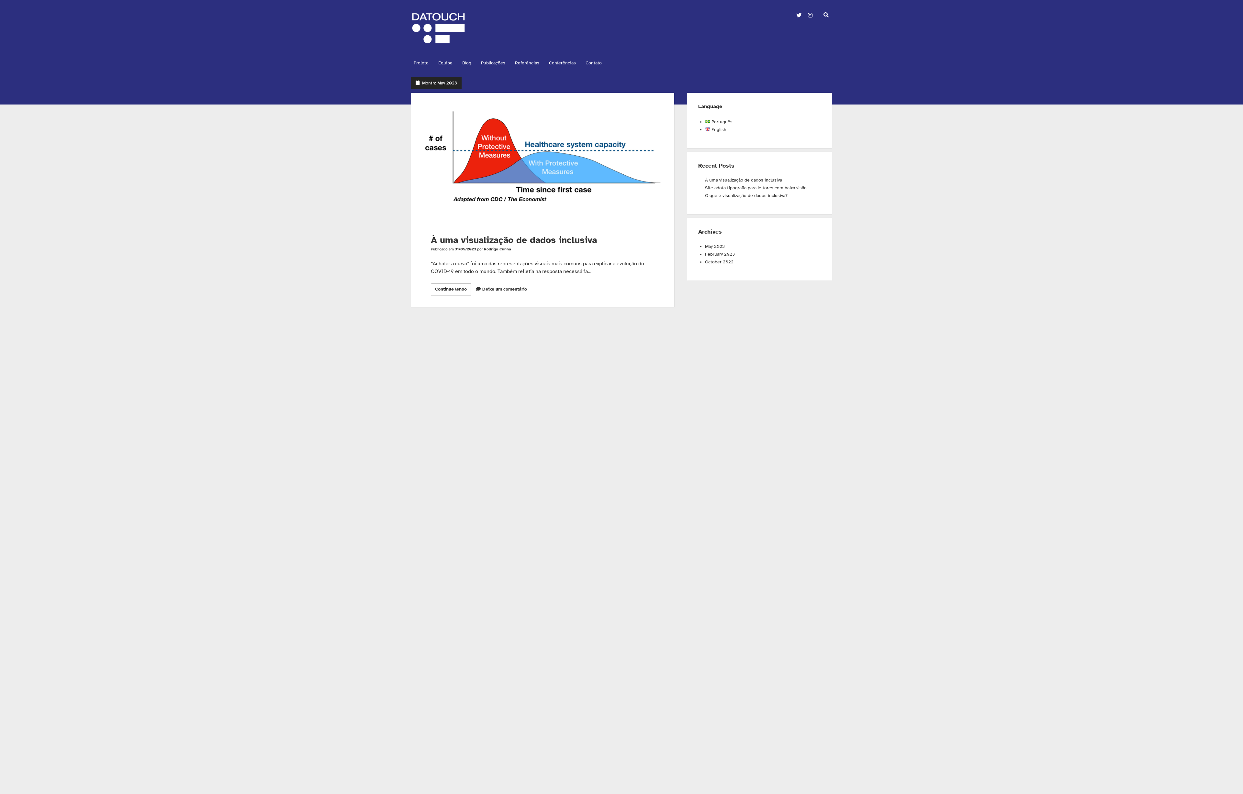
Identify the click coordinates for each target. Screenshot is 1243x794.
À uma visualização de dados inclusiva (542, 158)
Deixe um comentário (504, 289)
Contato (594, 63)
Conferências (562, 63)
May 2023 (715, 246)
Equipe (445, 63)
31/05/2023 (465, 249)
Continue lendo (453, 290)
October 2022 (719, 262)
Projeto (421, 63)
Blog (466, 63)
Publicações (493, 63)
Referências (527, 63)
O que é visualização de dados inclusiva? (746, 195)
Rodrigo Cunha (497, 249)
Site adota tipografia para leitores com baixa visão (756, 188)
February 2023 (720, 254)
